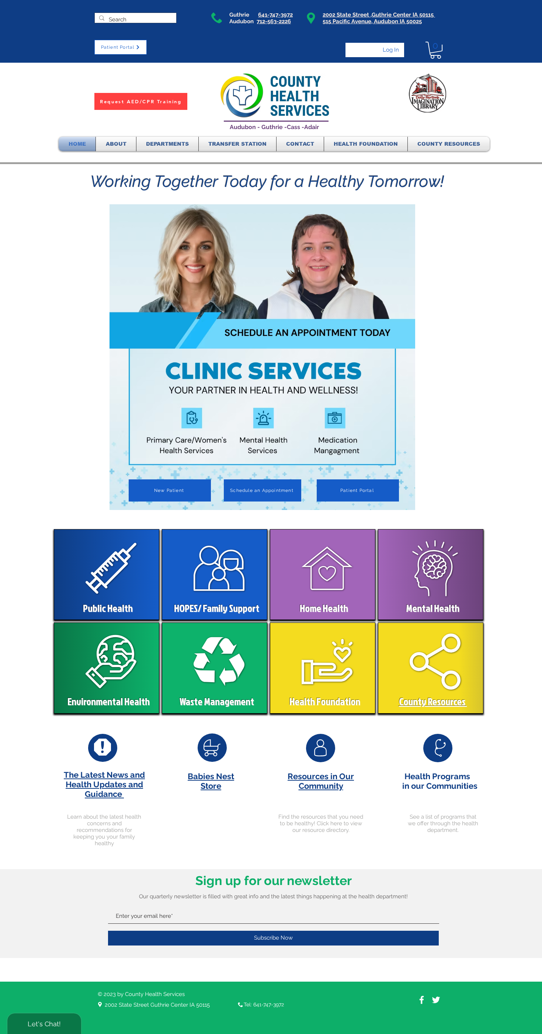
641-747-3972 (275, 14)
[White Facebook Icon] (421, 1000)
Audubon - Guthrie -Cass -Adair (274, 127)
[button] (435, 50)
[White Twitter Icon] (436, 1000)
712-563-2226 (274, 21)
